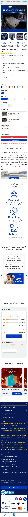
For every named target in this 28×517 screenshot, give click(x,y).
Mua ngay (15, 137)
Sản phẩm (6, 1)
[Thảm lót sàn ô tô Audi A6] (11, 378)
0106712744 (10, 459)
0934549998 (19, 464)
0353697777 (13, 461)
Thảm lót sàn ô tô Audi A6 (10, 389)
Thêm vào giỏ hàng (15, 140)
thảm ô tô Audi (8, 152)
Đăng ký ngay (14, 488)
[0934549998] (25, 498)
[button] (26, 275)
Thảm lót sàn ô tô (15, 1)
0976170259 (14, 466)
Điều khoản (12, 482)
